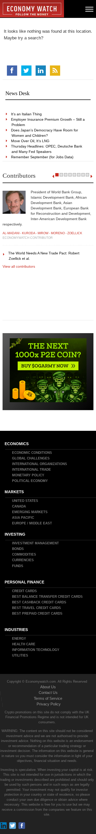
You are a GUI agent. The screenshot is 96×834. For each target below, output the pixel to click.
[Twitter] (26, 70)
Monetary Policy (28, 475)
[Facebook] (12, 70)
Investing (15, 534)
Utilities (20, 655)
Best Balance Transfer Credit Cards (48, 597)
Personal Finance (24, 582)
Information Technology (36, 650)
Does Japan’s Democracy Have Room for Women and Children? (45, 133)
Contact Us (48, 692)
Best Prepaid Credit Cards (37, 613)
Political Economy (30, 481)
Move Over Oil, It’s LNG (30, 141)
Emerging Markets (30, 512)
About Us (48, 687)
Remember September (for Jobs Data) (42, 157)
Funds (18, 566)
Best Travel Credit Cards (37, 608)
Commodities (24, 554)
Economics (17, 444)
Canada (19, 506)
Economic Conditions (32, 453)
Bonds (18, 549)
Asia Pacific (23, 518)
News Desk (17, 93)
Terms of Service (48, 698)
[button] (57, 174)
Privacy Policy (49, 704)
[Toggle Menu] (89, 9)
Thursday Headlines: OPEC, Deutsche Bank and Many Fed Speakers (47, 149)
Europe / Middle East (32, 523)
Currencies (23, 560)
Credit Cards (25, 591)
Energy (19, 638)
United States (25, 501)
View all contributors (19, 266)
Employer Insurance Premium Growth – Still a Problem (48, 122)
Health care (24, 644)
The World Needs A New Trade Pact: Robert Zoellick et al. (44, 256)
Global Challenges (31, 458)
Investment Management (36, 543)
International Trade (32, 469)
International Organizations (40, 464)
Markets (14, 492)
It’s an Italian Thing (27, 114)
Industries (16, 629)
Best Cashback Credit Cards (39, 602)
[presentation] (53, 176)
